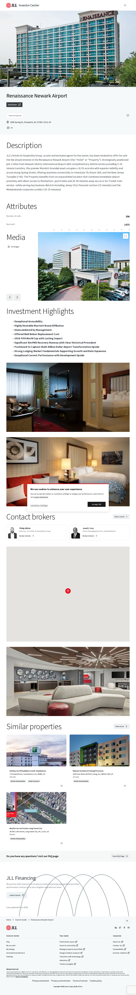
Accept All (96, 504)
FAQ (8, 942)
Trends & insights (66, 964)
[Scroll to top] (127, 920)
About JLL (117, 942)
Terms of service (80, 980)
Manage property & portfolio (71, 949)
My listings (10, 949)
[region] (68, 498)
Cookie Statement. (40, 497)
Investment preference (15, 953)
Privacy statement (40, 980)
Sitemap (9, 956)
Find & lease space (67, 942)
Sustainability (118, 949)
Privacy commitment (61, 980)
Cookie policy (96, 980)
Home (8, 920)
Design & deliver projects (70, 953)
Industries (64, 960)
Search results (21, 920)
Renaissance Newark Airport (42, 920)
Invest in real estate (67, 945)
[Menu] (125, 5)
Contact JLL (117, 945)
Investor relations (120, 953)
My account (10, 945)
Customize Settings (39, 505)
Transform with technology (70, 956)
